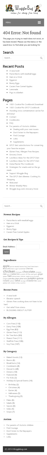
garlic (35, 274)
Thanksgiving (14, 396)
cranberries (15, 274)
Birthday (12, 384)
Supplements (18, 142)
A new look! (14, 71)
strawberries (31, 281)
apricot (12, 266)
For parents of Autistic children (22, 126)
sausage (23, 281)
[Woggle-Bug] (23, 14)
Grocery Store (15, 154)
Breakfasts (11, 363)
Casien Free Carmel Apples (20, 86)
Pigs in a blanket (16, 92)
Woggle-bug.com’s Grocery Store (23, 189)
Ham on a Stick (15, 77)
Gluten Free (12, 332)
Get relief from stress (16, 307)
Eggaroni (13, 80)
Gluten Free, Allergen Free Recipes (24, 151)
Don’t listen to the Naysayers (25, 132)
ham (10, 276)
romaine (6, 281)
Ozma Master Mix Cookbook (21, 164)
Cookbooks (14, 120)
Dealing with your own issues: (26, 129)
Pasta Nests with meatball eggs (22, 74)
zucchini (22, 283)
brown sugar (14, 269)
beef (29, 266)
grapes (5, 276)
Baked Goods (12, 357)
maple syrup (30, 276)
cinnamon (38, 272)
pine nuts (23, 278)
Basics (9, 360)
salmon (12, 281)
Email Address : (9, 246)
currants (22, 274)
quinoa (39, 278)
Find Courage (19, 135)
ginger (40, 274)
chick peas (19, 272)
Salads (9, 403)
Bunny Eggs (14, 83)
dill (27, 274)
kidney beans (16, 276)
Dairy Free (11, 326)
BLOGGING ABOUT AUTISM (19, 310)
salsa (17, 280)
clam (5, 274)
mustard (36, 276)
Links (15, 139)
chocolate (28, 271)
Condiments (12, 366)
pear (17, 278)
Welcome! (13, 183)
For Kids (10, 378)
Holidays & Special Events (17, 380)
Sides (9, 409)
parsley (11, 278)
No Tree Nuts (12, 335)
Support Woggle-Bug (18, 173)
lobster (23, 276)
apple (6, 266)
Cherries (29, 268)
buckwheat (22, 269)
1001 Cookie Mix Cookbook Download (26, 104)
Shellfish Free (12, 341)
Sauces (10, 406)
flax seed (31, 274)
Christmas (12, 387)
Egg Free (10, 329)
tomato (13, 283)
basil (25, 266)
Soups (9, 412)
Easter (11, 390)
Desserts (11, 369)
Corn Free (11, 323)
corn (8, 274)
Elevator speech (13, 298)
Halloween (12, 393)
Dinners (10, 372)
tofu (9, 283)
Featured (10, 375)
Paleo (9, 400)
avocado (17, 266)
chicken (9, 271)
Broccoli (6, 268)
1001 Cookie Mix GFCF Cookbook (24, 107)
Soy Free (10, 344)
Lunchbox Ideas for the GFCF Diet (24, 158)
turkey (18, 283)
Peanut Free (12, 338)
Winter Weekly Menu (18, 186)
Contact (12, 117)
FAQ (11, 123)
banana (22, 266)
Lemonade (13, 89)
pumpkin (32, 278)
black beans (34, 266)
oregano (5, 279)
